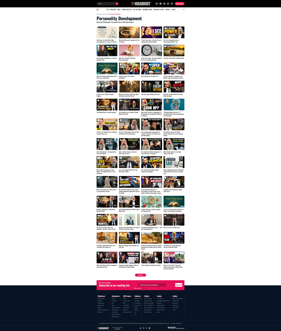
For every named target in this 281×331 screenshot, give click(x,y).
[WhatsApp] (168, 3)
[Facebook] (171, 3)
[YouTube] (160, 3)
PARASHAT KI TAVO (159, 9)
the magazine (114, 300)
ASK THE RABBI (137, 9)
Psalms (174, 310)
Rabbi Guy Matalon (147, 310)
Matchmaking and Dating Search (163, 300)
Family (113, 305)
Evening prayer (175, 305)
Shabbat (136, 307)
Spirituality (125, 310)
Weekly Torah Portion (116, 314)
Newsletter (100, 300)
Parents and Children (161, 307)
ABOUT (174, 9)
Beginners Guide (137, 298)
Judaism (113, 298)
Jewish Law (136, 310)
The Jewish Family (126, 300)
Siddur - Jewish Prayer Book (178, 298)
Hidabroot (101, 296)
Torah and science (115, 310)
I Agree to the (141, 288)
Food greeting (175, 307)
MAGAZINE (113, 9)
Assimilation (136, 300)
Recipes (158, 312)
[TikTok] (164, 3)
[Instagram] (156, 3)
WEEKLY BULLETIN (126, 9)
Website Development (180, 328)
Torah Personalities (115, 316)
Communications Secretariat (117, 327)
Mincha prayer (175, 303)
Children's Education (161, 310)
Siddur (175, 296)
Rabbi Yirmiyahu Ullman (148, 305)
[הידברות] (140, 3)
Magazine (99, 307)
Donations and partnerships (103, 310)
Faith (135, 312)
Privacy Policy (144, 288)
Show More (140, 275)
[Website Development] (171, 328)
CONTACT (167, 9)
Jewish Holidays (126, 305)
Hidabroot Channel (101, 298)
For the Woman (160, 298)
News (113, 303)
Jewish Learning (126, 307)
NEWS (118, 9)
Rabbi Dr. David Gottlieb (148, 303)
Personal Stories (115, 312)
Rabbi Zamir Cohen (147, 298)
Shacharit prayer (176, 300)
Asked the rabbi (101, 303)
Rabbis (146, 296)
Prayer (124, 303)
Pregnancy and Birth (161, 305)
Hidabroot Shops (101, 305)
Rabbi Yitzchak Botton (148, 307)
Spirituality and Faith (116, 307)
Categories (116, 296)
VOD (108, 9)
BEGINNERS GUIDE (147, 9)
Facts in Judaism (137, 305)
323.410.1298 (117, 329)
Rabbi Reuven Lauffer (148, 300)
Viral (135, 314)
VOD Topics (127, 296)
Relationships (159, 303)
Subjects (138, 296)
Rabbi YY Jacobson (147, 312)
